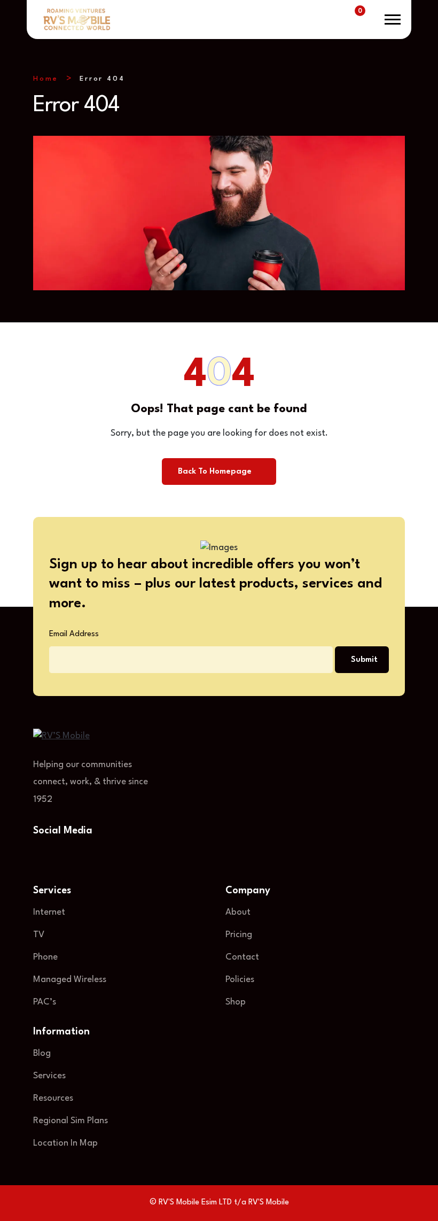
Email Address (74, 634)
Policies (239, 979)
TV (38, 934)
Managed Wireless (69, 979)
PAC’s (44, 1002)
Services (49, 1075)
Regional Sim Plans (70, 1120)
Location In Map (65, 1143)
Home (45, 78)
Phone (45, 957)
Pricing (238, 934)
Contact (242, 957)
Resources (53, 1098)
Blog (42, 1053)
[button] (393, 19)
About (238, 912)
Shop (235, 1002)
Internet (49, 912)
